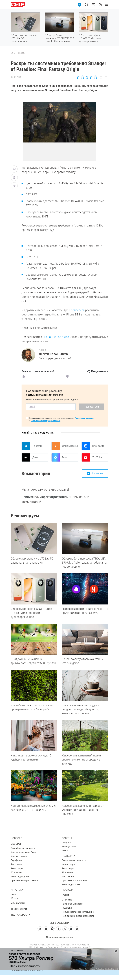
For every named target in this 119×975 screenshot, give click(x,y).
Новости (16, 838)
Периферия (16, 860)
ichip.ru (66, 895)
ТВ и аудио (16, 872)
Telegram (37, 445)
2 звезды (83, 77)
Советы (67, 838)
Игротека (17, 889)
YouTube (97, 457)
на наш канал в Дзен (57, 336)
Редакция (67, 908)
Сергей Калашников (53, 354)
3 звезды (87, 77)
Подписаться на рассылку (59, 937)
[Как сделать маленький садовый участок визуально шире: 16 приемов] (85, 785)
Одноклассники (70, 445)
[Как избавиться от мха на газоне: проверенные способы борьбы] (34, 685)
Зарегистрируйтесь (54, 497)
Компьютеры (68, 864)
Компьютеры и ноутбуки (23, 852)
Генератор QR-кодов (72, 904)
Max (64, 457)
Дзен (35, 457)
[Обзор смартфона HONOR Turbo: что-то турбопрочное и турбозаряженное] (34, 588)
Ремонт (65, 850)
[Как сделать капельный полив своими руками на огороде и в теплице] (85, 735)
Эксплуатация (69, 846)
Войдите (28, 497)
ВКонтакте (98, 445)
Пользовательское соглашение (78, 912)
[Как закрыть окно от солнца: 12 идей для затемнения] (34, 735)
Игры (13, 894)
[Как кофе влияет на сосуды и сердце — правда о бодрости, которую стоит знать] (85, 685)
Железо (14, 898)
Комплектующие (19, 856)
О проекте (67, 899)
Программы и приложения (24, 880)
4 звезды (91, 77)
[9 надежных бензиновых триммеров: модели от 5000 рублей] (34, 639)
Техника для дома (20, 876)
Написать (98, 473)
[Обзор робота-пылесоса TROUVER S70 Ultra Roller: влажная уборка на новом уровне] (85, 538)
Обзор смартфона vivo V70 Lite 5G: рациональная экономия (24, 40)
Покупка (66, 842)
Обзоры (16, 843)
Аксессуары (17, 868)
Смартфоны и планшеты (23, 848)
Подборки (68, 855)
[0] (67, 376)
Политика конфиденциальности (78, 916)
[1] (23, 376)
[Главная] (12, 53)
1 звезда (78, 77)
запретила (78, 310)
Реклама (67, 889)
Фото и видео (17, 864)
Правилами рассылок (85, 418)
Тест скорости (20, 914)
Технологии (19, 909)
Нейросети (18, 903)
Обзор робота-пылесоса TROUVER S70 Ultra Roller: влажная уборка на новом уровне (59, 41)
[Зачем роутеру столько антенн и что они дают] (85, 639)
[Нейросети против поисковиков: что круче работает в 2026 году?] (85, 588)
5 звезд (95, 77)
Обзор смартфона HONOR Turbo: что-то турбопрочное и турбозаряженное (91, 40)
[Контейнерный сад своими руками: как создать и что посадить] (34, 785)
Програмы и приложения (74, 880)
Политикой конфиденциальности (45, 421)
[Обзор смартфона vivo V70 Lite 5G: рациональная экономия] (34, 538)
